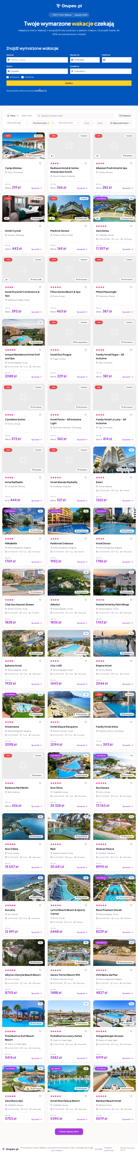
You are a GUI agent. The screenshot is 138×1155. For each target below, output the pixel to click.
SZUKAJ (69, 83)
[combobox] (43, 123)
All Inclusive (14, 77)
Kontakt (98, 1149)
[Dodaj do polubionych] (40, 163)
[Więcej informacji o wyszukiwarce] (46, 91)
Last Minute (29, 77)
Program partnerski (108, 1149)
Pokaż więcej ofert (69, 1131)
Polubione (126, 115)
